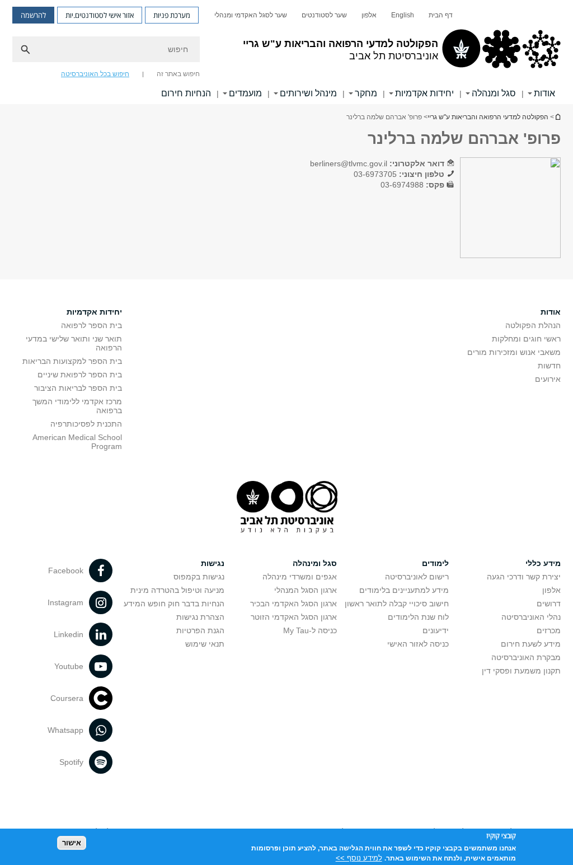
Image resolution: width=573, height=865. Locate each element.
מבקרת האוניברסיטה (526, 657)
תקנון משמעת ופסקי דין (521, 670)
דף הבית (441, 15)
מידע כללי (543, 563)
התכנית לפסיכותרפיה (86, 423)
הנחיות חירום (186, 93)
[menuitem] (440, 15)
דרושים (549, 603)
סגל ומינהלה (315, 563)
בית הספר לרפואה (91, 325)
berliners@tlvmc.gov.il (348, 163)
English (402, 15)
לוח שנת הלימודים (418, 616)
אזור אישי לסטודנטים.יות (99, 15)
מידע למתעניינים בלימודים (404, 590)
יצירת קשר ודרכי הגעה (524, 576)
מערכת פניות (171, 15)
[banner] (286, 52)
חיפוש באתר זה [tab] (178, 74)
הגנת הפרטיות (200, 630)
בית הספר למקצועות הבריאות (72, 361)
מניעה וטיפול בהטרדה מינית (177, 590)
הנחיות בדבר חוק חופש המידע (174, 603)
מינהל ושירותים (308, 93)
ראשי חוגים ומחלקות (526, 338)
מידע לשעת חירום (531, 643)
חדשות (549, 365)
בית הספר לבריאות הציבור (78, 388)
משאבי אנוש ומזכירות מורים (514, 352)
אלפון (369, 15)
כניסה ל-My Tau (310, 630)
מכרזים (549, 630)
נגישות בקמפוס (198, 576)
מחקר (366, 93)
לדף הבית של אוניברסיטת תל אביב (557, 117)
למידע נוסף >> (359, 858)
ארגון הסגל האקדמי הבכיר (293, 603)
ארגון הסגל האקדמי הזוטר (294, 616)
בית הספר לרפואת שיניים (79, 374)
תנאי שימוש (204, 643)
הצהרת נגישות (200, 616)
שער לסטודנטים (324, 15)
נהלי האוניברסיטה (531, 616)
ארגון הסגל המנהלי (305, 590)
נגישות (212, 563)
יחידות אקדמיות (424, 93)
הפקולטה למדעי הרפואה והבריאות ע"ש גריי (488, 117)
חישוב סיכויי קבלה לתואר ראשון (397, 603)
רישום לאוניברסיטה (417, 576)
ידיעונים (435, 630)
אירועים (548, 379)
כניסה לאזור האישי (418, 643)
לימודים (435, 563)
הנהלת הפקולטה (533, 325)
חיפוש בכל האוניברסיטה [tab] (95, 74)
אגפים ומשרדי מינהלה (299, 576)
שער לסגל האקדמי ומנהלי (250, 15)
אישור (71, 843)
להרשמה (33, 15)
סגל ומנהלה (494, 93)
